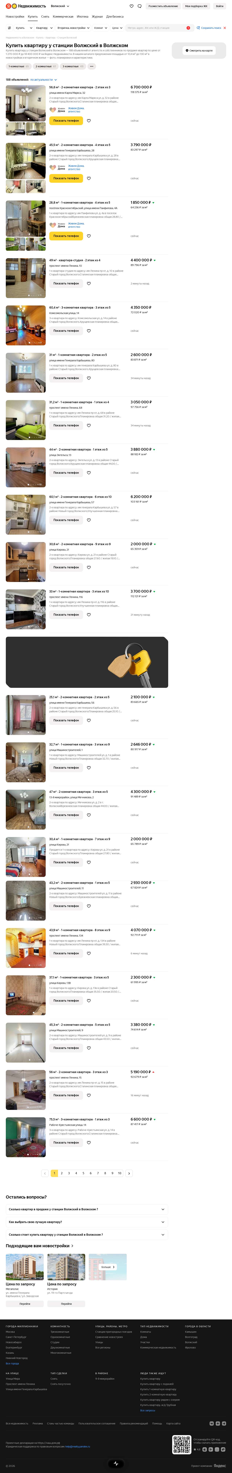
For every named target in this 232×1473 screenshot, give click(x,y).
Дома (143, 1337)
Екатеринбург (14, 1347)
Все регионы (102, 1347)
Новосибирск (14, 1342)
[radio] (61, 1173)
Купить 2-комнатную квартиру (158, 1394)
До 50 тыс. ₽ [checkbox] (45, 667)
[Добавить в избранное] (88, 120)
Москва (10, 1331)
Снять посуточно (61, 1384)
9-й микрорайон (104, 1378)
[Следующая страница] (129, 1173)
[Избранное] (131, 6)
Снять (54, 1378)
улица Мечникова (80, 797)
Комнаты (145, 1331)
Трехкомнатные (60, 1331)
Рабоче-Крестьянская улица (65, 1124)
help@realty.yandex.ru (77, 1446)
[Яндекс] (220, 1466)
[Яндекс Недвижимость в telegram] (224, 1423)
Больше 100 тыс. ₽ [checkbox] (51, 678)
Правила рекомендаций (134, 1423)
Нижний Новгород (17, 1358)
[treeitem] (16, 16)
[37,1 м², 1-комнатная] (27, 997)
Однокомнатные (60, 1337)
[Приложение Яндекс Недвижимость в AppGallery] (217, 1449)
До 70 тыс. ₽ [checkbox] (69, 667)
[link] (219, 6)
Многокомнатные (61, 1352)
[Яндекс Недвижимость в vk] (212, 1423)
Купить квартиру (150, 1378)
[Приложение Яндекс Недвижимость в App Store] (204, 1449)
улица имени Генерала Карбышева (69, 150)
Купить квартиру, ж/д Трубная (158, 1405)
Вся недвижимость (17, 1423)
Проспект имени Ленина (20, 1384)
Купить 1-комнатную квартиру (158, 1389)
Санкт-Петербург (16, 1337)
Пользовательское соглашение (96, 1423)
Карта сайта (173, 1423)
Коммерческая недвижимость (158, 1347)
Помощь (157, 1423)
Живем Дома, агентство (76, 110)
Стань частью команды (60, 1423)
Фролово (190, 1347)
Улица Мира (13, 1378)
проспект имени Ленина (63, 265)
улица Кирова (57, 549)
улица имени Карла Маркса (65, 92)
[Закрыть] (224, 27)
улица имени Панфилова (98, 208)
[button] (139, 6)
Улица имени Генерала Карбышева (26, 1389)
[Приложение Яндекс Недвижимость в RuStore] (223, 1449)
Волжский (191, 1342)
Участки (145, 1342)
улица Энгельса (58, 455)
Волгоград (191, 1337)
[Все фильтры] (9, 28)
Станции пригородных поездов (113, 1331)
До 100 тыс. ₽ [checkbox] (22, 678)
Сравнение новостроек (109, 1337)
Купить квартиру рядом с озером (160, 1399)
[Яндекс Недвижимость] (26, 6)
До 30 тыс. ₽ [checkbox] (21, 667)
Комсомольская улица (62, 313)
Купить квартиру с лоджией (156, 1384)
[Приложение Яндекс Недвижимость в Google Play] (211, 1449)
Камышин (190, 1331)
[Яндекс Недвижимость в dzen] (218, 1423)
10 (119, 1173)
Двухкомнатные (60, 1347)
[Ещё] (91, 66)
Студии (55, 1342)
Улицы (99, 1342)
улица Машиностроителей (64, 750)
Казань (10, 1352)
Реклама (38, 1423)
